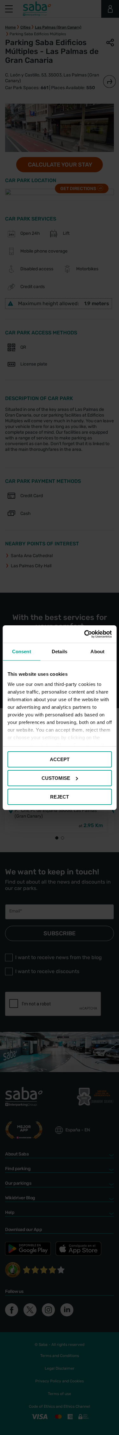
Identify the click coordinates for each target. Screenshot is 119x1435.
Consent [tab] (21, 651)
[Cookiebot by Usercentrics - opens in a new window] (85, 634)
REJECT (59, 796)
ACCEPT (59, 759)
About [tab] (97, 651)
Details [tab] (59, 651)
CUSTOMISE (56, 778)
